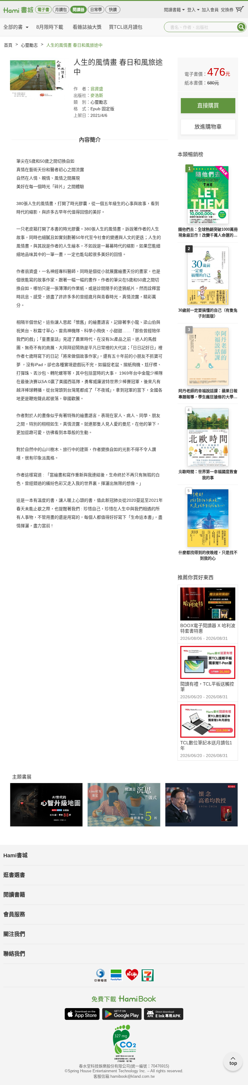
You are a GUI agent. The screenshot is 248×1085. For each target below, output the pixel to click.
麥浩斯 (96, 95)
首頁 (8, 45)
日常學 (96, 9)
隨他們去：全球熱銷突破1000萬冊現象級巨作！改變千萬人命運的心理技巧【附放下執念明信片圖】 (208, 232)
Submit (241, 27)
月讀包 (61, 9)
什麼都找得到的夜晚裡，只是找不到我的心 (207, 555)
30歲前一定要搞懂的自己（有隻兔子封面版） (207, 313)
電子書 (43, 9)
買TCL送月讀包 (125, 27)
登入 (191, 9)
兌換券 (227, 9)
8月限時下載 (49, 27)
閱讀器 (78, 9)
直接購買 (208, 106)
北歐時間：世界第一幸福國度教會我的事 (207, 474)
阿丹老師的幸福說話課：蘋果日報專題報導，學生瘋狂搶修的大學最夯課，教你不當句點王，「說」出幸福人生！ (207, 394)
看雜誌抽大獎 (87, 27)
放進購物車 (208, 127)
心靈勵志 (29, 45)
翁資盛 (96, 88)
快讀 (113, 9)
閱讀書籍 (172, 9)
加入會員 (210, 9)
